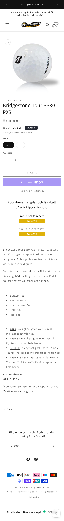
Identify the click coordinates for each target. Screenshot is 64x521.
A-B (10, 145)
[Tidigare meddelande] (6, 4)
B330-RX (15, 348)
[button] (7, 25)
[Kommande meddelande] (57, 4)
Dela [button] (9, 409)
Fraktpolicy (33, 497)
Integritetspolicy (49, 492)
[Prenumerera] (53, 446)
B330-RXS (15, 357)
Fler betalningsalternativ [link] (32, 190)
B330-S (14, 338)
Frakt (14, 132)
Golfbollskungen (30, 487)
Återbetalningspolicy (28, 492)
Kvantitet (7, 152)
